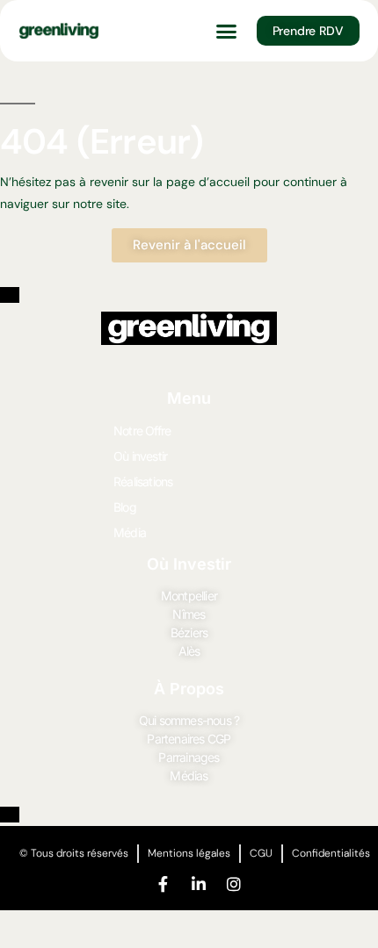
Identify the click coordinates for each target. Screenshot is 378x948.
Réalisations (142, 481)
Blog (124, 506)
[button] (227, 30)
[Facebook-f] (163, 884)
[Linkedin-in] (199, 884)
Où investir (140, 456)
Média (129, 532)
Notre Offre (142, 430)
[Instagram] (234, 884)
